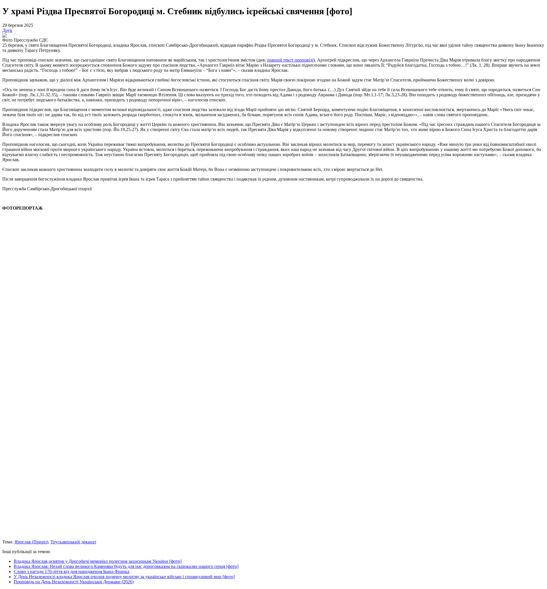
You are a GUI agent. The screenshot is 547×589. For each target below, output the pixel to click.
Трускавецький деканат (73, 541)
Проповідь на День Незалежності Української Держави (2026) (74, 581)
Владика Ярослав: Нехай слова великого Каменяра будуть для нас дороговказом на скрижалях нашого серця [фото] (126, 566)
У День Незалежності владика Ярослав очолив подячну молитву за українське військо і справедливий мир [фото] (124, 576)
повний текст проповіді (290, 60)
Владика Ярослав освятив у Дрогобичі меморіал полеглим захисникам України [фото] (97, 561)
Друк (7, 30)
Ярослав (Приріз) (31, 541)
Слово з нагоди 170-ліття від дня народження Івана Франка (71, 571)
